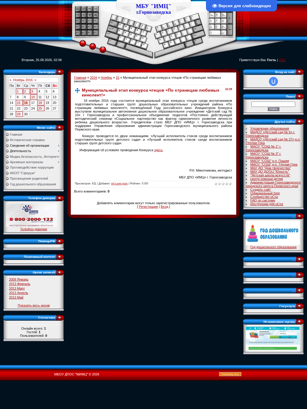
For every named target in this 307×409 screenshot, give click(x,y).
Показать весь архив (34, 305)
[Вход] (92, 44)
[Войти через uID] (273, 81)
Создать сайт (260, 189)
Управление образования (269, 128)
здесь (158, 150)
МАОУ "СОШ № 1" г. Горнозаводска (263, 148)
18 (40, 102)
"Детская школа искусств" (270, 175)
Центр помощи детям (266, 179)
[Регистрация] (103, 47)
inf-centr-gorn (119, 183)
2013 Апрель (18, 293)
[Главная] (82, 41)
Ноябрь (106, 77)
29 (18, 114)
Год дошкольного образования (273, 247)
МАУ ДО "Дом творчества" (270, 168)
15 (18, 102)
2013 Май (16, 297)
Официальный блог (265, 193)
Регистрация (148, 206)
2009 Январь (18, 279)
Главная (80, 77)
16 (26, 102)
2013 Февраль (19, 284)
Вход (164, 206)
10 (33, 97)
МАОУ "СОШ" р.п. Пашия (269, 161)
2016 (93, 77)
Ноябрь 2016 (23, 80)
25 (40, 108)
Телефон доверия (33, 229)
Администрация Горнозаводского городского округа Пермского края (273, 184)
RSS (282, 60)
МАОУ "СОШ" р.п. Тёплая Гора (273, 164)
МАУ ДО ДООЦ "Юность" (269, 171)
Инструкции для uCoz (266, 204)
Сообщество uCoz (264, 197)
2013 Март (17, 288)
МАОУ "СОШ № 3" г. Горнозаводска (263, 155)
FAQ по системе (262, 200)
